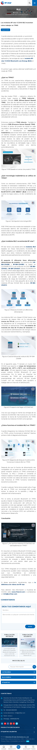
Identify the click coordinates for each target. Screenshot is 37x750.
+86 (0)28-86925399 (11, 710)
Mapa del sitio (30, 739)
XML (22, 739)
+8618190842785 (14, 718)
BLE (21, 12)
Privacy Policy (5, 741)
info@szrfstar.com (20, 713)
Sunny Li (10, 715)
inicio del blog (18, 660)
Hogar (16, 12)
